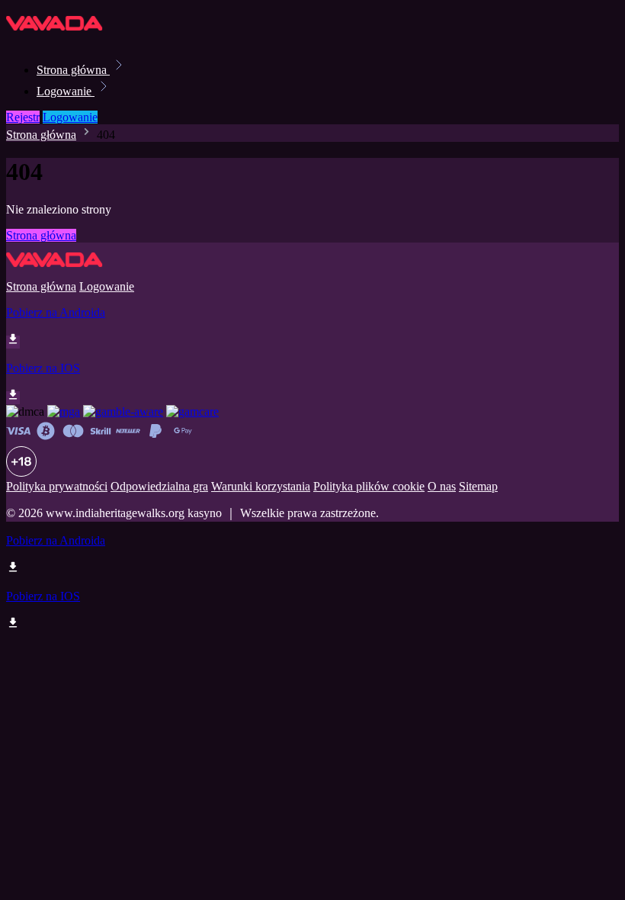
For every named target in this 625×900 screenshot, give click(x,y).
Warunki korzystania (260, 486)
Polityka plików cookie (369, 486)
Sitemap (478, 486)
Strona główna (73, 69)
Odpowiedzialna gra (159, 486)
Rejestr (23, 117)
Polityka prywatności (56, 486)
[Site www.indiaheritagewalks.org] (58, 36)
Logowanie (66, 91)
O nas (442, 486)
